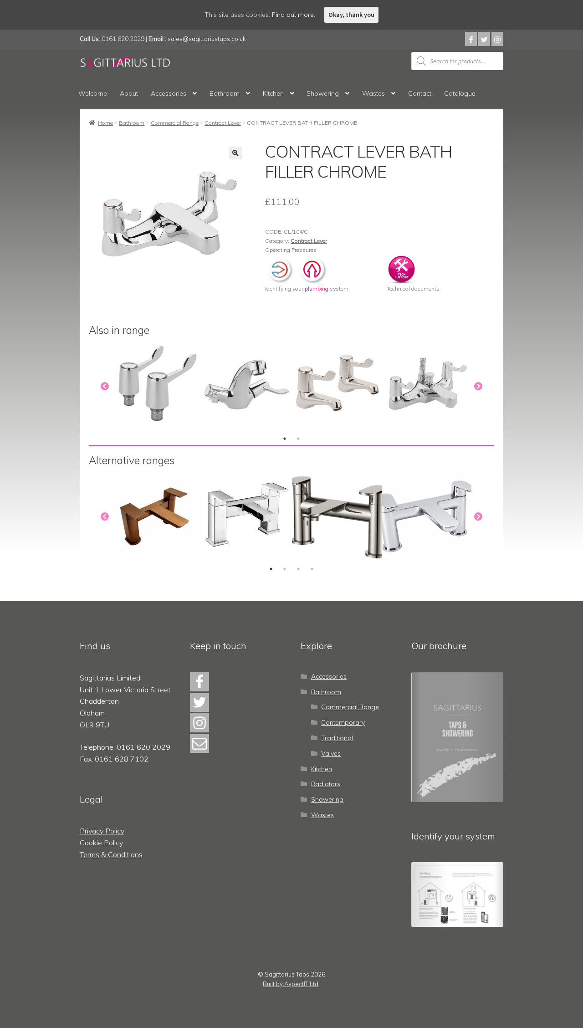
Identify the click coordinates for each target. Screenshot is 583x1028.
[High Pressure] (312, 268)
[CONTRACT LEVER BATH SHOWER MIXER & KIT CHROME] (427, 387)
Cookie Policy (101, 842)
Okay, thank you (351, 14)
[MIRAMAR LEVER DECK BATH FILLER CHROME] (247, 517)
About (129, 93)
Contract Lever (223, 122)
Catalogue (460, 93)
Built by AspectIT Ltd (290, 983)
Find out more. (293, 14)
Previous (104, 386)
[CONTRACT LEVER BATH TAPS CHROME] (337, 387)
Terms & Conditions (111, 854)
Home (105, 122)
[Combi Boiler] (281, 268)
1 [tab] (284, 438)
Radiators (325, 784)
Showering (323, 93)
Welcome (92, 93)
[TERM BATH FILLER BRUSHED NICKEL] (337, 517)
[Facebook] (471, 39)
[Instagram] (497, 39)
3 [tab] (298, 568)
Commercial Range (175, 122)
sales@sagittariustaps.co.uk (207, 38)
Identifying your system (306, 288)
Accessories (168, 93)
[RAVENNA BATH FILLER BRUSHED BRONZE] (157, 517)
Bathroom (225, 93)
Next (478, 386)
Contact (419, 93)
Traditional (337, 738)
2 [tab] (298, 438)
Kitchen (273, 93)
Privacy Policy (102, 830)
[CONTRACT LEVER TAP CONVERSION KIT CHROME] (157, 387)
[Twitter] (484, 39)
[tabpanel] (157, 387)
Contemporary (343, 722)
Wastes (373, 93)
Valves (331, 753)
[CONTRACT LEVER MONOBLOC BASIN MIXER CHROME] (247, 387)
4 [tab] (312, 568)
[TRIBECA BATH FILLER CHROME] (427, 517)
